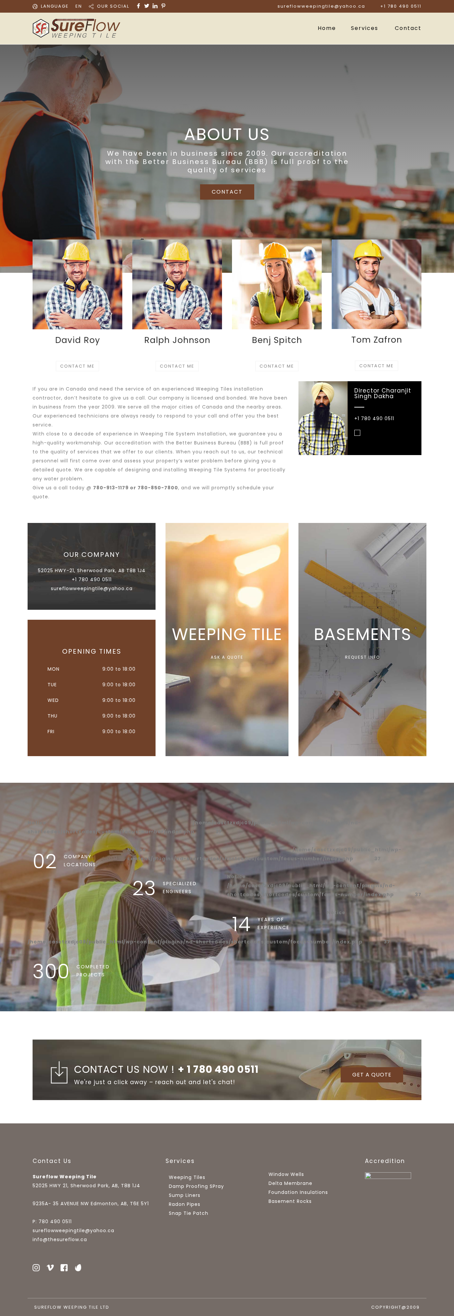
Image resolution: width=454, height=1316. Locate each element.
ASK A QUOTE (227, 657)
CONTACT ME (77, 366)
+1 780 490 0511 (400, 6)
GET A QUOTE (372, 1074)
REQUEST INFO (362, 657)
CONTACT (227, 192)
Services (364, 28)
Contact (408, 28)
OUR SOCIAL (113, 6)
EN (78, 6)
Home (327, 28)
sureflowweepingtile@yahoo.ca (321, 6)
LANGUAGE (55, 6)
